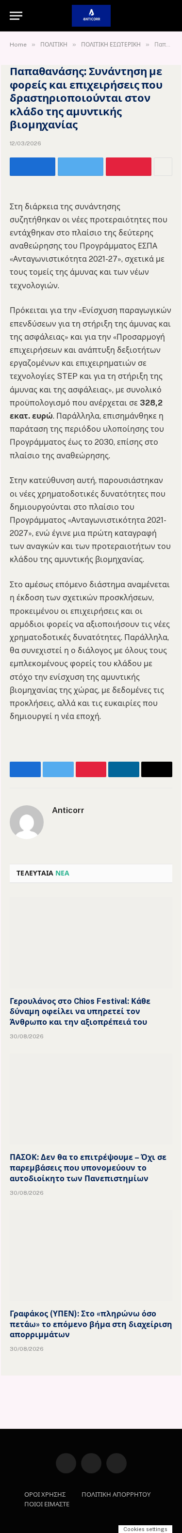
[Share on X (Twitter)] (80, 166)
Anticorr (68, 810)
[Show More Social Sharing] (163, 166)
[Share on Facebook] (32, 166)
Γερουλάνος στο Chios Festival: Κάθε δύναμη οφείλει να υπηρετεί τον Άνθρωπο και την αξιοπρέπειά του (80, 1012)
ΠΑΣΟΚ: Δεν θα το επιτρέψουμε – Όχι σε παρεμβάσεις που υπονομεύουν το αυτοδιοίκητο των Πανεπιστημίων (88, 1168)
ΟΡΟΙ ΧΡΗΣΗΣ (45, 1494)
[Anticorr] (91, 15)
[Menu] (16, 16)
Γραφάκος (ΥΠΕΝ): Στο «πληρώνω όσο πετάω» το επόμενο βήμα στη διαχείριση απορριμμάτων (91, 1324)
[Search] (171, 16)
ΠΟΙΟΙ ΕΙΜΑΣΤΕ (46, 1504)
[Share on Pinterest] (128, 166)
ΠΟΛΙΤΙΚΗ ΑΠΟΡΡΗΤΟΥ (116, 1494)
